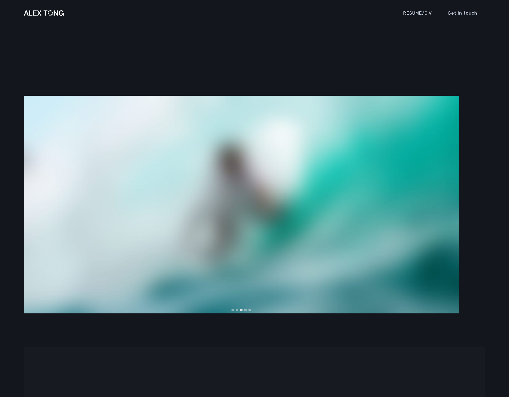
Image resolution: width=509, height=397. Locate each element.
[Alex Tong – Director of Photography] (44, 13)
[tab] (232, 310)
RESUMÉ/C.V (417, 13)
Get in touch (462, 13)
